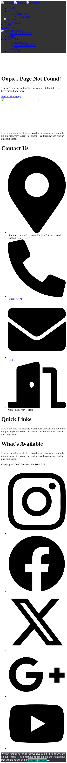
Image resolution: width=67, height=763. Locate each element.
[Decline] (48, 760)
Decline (42, 760)
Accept (32, 760)
